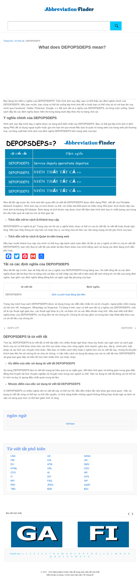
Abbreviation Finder (61, 572)
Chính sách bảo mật (73, 575)
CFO (13, 472)
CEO (86, 468)
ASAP (87, 484)
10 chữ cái (19, 41)
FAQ (49, 480)
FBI (12, 460)
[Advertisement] (70, 75)
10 (62, 554)
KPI (12, 480)
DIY (49, 476)
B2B (49, 489)
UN (85, 460)
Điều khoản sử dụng (55, 575)
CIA (49, 460)
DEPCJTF (13, 328)
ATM (49, 464)
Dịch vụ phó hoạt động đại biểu (68, 294)
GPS (86, 476)
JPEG (50, 484)
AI (48, 472)
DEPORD (126, 328)
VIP (86, 480)
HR (85, 472)
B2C (86, 489)
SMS (86, 464)
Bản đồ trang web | (78, 572)
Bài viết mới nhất (14, 513)
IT (12, 476)
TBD (13, 489)
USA (13, 456)
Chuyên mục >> (17, 554)
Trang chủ (8, 41)
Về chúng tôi (88, 575)
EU (12, 464)
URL (49, 468)
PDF (13, 484)
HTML (14, 468)
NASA (87, 456)
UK (49, 456)
